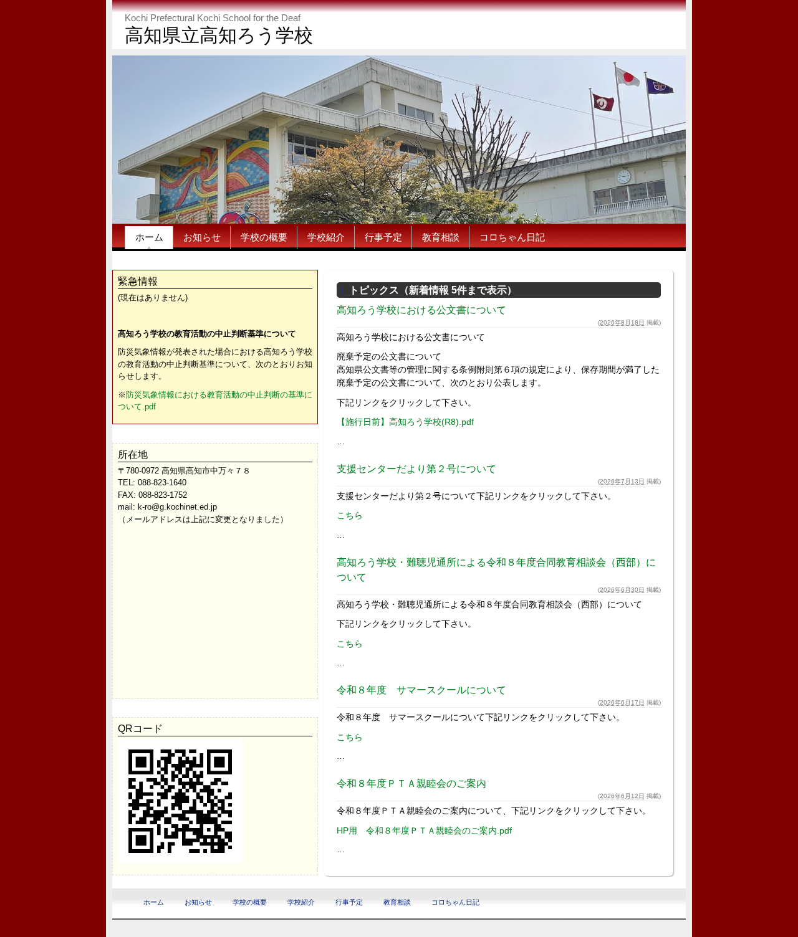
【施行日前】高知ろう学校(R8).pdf (405, 422)
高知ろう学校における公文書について (421, 310)
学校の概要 (264, 237)
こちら (350, 515)
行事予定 (383, 237)
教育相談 (440, 237)
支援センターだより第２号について (416, 469)
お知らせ (202, 237)
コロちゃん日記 (512, 237)
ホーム (149, 237)
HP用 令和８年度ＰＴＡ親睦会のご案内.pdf (424, 830)
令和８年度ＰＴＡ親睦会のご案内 (411, 783)
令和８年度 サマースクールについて (421, 690)
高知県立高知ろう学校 (219, 35)
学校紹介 (326, 237)
